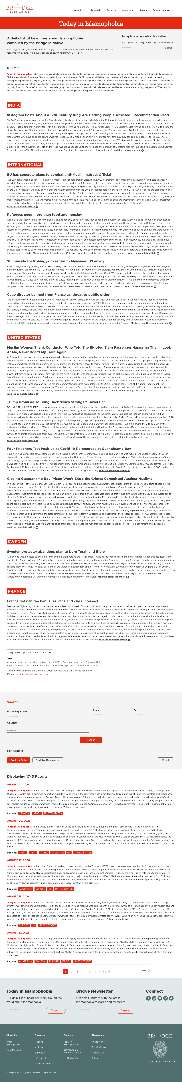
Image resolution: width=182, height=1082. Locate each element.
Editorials (40, 1052)
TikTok (95, 665)
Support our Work (163, 10)
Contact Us (98, 1052)
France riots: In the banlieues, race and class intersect (52, 601)
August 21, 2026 (18, 784)
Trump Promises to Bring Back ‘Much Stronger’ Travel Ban (56, 402)
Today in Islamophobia (71, 1043)
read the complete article (127, 150)
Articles (39, 1047)
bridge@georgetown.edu (35, 674)
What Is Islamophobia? (14, 1043)
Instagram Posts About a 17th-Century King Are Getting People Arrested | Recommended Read (88, 115)
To (135, 710)
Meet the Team (14, 1050)
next (144, 970)
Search (143, 10)
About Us (79, 10)
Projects (111, 10)
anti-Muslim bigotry (39, 662)
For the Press (99, 1047)
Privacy (96, 1058)
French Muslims (15, 665)
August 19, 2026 (18, 860)
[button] (56, 1010)
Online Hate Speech (62, 665)
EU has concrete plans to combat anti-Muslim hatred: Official (59, 174)
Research (96, 10)
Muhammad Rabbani (38, 665)
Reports (39, 1042)
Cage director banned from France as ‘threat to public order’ (58, 294)
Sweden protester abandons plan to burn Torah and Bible (56, 551)
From (96, 710)
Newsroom (128, 10)
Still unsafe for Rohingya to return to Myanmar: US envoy (55, 261)
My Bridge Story (72, 1058)
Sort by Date (19, 760)
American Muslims (16, 662)
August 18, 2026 (18, 896)
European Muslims (72, 662)
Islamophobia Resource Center (72, 1051)
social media (82, 665)
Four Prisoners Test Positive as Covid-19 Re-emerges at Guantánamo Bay (69, 448)
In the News (98, 1042)
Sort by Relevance (48, 760)
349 (107, 971)
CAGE (56, 662)
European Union (93, 662)
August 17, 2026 (18, 932)
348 (101, 971)
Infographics (41, 1058)
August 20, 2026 (19, 820)
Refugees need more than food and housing (44, 214)
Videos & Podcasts (44, 1063)
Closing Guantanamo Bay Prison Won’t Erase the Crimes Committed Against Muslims (79, 478)
